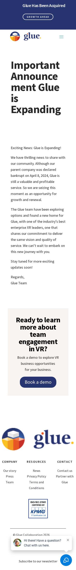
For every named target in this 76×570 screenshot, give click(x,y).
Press (10, 476)
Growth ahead (38, 16)
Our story (9, 471)
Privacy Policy (36, 476)
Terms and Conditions (36, 485)
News (36, 471)
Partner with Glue (65, 479)
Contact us (64, 471)
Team (10, 482)
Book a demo (38, 382)
